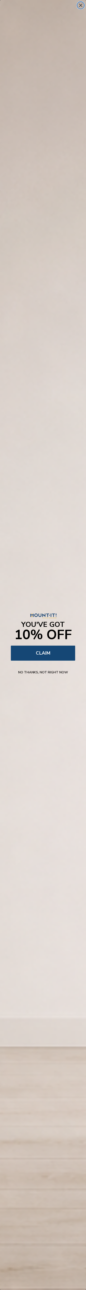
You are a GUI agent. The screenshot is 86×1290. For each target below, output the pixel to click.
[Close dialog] (80, 5)
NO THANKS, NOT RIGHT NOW (43, 672)
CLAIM (43, 653)
